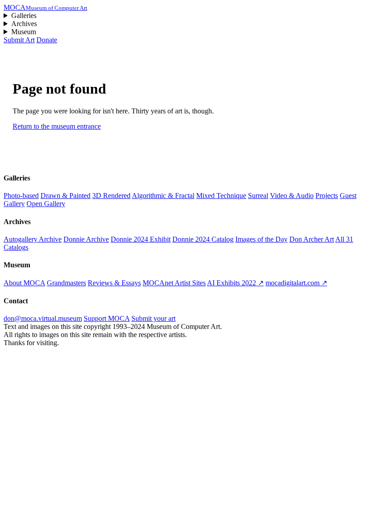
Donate (46, 40)
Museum (23, 32)
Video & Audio (292, 195)
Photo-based (21, 195)
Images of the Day (261, 239)
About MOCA (24, 283)
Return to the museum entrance (57, 126)
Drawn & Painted (65, 195)
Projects (326, 195)
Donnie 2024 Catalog (203, 239)
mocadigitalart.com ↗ (296, 283)
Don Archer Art (311, 239)
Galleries (23, 15)
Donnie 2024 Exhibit (141, 239)
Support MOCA (107, 318)
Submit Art (19, 40)
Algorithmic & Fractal (163, 195)
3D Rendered (111, 195)
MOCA (45, 7)
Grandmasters (66, 283)
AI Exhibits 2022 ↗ (235, 283)
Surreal (258, 195)
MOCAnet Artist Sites (174, 283)
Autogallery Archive (33, 239)
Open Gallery (46, 203)
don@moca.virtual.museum (43, 318)
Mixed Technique (221, 195)
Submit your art (153, 318)
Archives (24, 23)
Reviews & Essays (114, 283)
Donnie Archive (86, 239)
